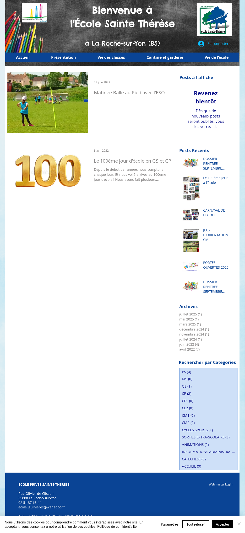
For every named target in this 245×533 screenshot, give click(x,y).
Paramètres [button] (170, 524)
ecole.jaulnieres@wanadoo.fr (41, 507)
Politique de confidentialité (117, 526)
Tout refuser (195, 524)
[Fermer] (239, 524)
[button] (63, 57)
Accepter (222, 524)
